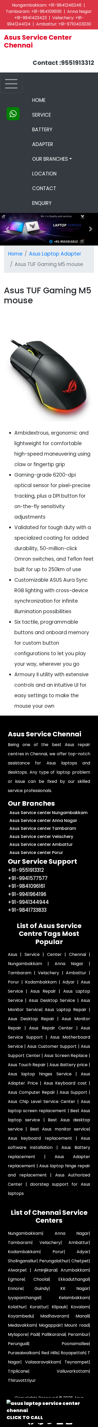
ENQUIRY (41, 203)
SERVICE (41, 114)
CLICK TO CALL (25, 1417)
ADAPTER (42, 144)
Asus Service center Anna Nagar (43, 820)
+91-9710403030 (74, 24)
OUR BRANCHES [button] (50, 159)
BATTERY (42, 129)
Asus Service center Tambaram (42, 828)
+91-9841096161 (46, 11)
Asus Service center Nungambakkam (48, 813)
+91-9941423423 (30, 18)
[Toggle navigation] (11, 84)
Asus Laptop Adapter (55, 253)
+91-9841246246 (65, 5)
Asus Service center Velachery (41, 837)
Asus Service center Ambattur (41, 844)
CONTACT (44, 188)
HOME (52, 100)
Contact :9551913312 (63, 63)
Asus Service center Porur (36, 853)
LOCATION (44, 173)
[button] (90, 229)
